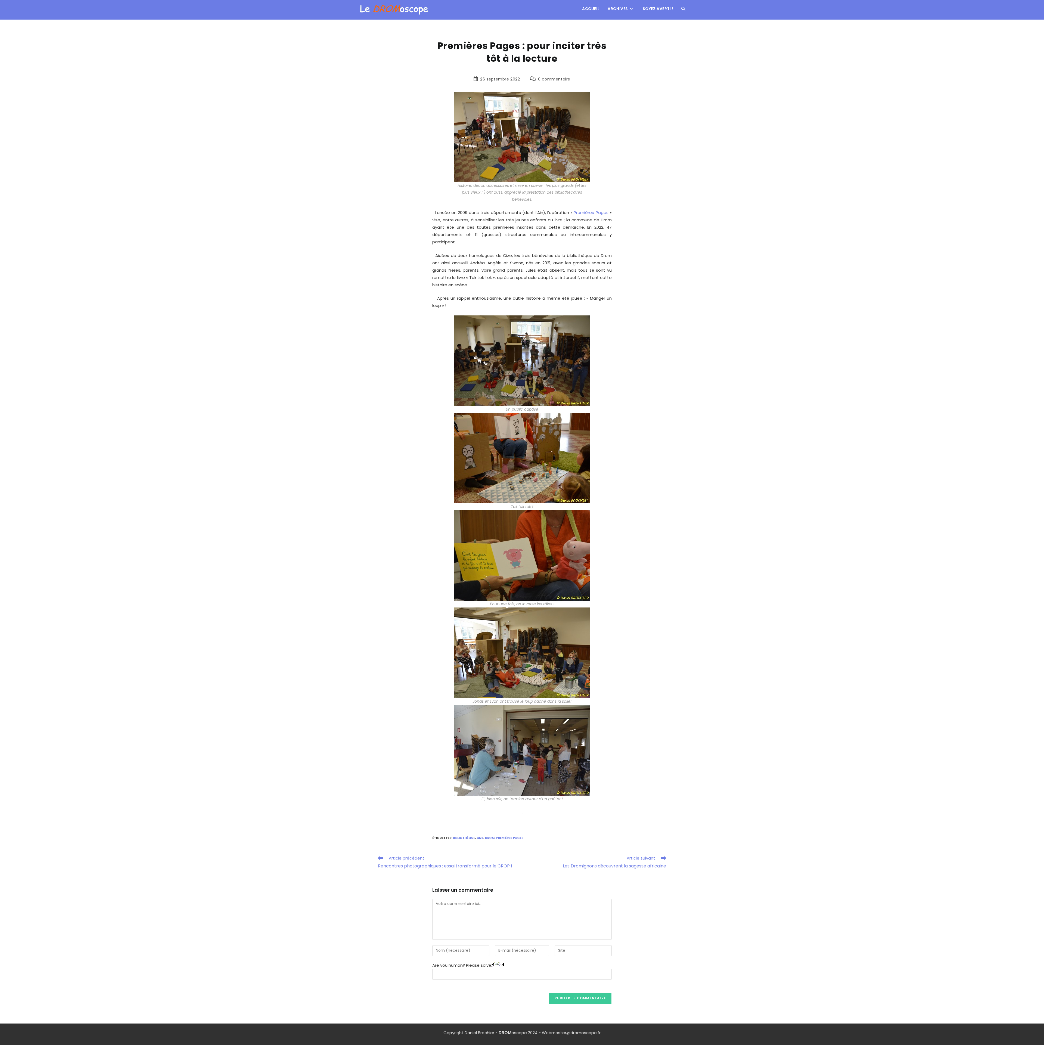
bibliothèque (464, 838)
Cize (480, 838)
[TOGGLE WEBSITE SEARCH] (683, 8)
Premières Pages (591, 212)
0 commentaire (554, 79)
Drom (490, 838)
